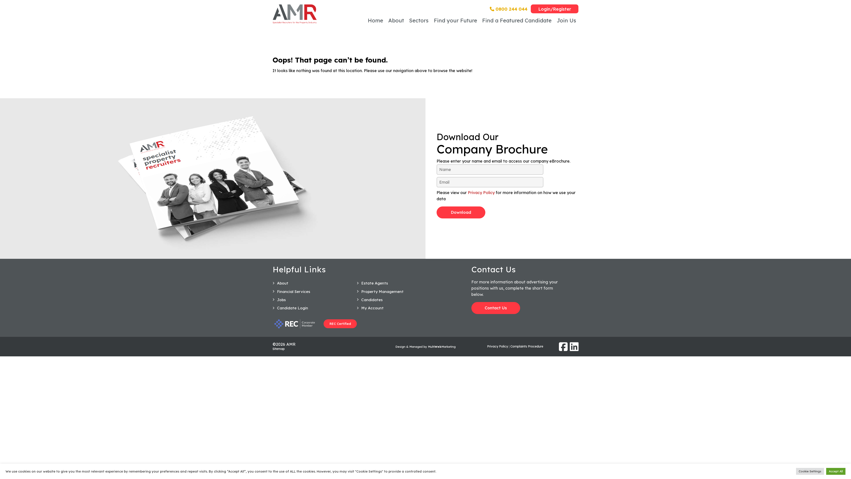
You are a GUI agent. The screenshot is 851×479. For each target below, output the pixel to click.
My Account (372, 308)
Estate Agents (374, 283)
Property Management (382, 291)
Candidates (372, 299)
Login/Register (554, 9)
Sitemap (279, 349)
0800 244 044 (510, 9)
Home (375, 20)
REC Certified (340, 324)
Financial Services (293, 291)
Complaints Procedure (526, 346)
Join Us (566, 20)
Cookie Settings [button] (810, 471)
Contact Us (496, 307)
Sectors (419, 20)
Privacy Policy (481, 192)
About (396, 20)
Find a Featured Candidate (517, 20)
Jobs (281, 299)
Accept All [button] (836, 471)
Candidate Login (292, 308)
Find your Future (455, 20)
